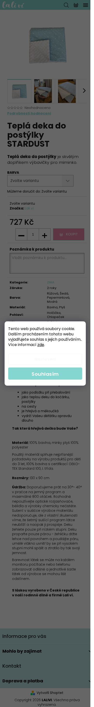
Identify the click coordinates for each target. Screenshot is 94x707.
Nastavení (45, 359)
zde (40, 344)
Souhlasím (45, 374)
